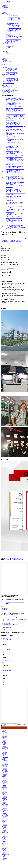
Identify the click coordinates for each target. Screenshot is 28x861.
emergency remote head (6, 561)
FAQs (7, 50)
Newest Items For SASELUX (12, 40)
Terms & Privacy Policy (6, 639)
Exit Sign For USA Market (14, 15)
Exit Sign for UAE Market (14, 20)
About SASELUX (10, 46)
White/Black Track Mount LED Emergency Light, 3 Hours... (13, 111)
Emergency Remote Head (11, 32)
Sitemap (2, 614)
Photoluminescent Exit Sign (12, 23)
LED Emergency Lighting (14, 25)
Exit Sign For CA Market (14, 19)
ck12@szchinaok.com (8, 660)
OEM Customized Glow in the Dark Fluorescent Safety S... (14, 153)
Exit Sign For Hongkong (14, 22)
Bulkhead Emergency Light (15, 26)
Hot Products (21, 613)
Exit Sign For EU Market (14, 17)
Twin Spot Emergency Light (15, 28)
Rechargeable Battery (10, 41)
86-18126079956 (7, 649)
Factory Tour (9, 48)
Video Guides (9, 53)
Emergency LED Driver (11, 31)
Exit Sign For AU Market (14, 18)
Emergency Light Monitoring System (14, 36)
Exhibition (8, 47)
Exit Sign (8, 14)
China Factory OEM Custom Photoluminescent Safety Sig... (12, 147)
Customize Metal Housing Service (13, 39)
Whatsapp (3, 726)
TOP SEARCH (14, 614)
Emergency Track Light (11, 30)
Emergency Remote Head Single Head (13, 558)
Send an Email (4, 728)
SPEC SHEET (11, 268)
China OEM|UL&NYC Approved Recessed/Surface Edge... (13, 104)
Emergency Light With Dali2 (12, 37)
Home (4, 12)
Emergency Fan (9, 34)
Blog (7, 52)
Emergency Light (9, 24)
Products (5, 13)
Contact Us (5, 43)
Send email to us (4, 269)
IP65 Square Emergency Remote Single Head (13, 559)
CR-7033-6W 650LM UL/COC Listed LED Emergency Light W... (14, 214)
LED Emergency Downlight (15, 29)
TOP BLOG (7, 614)
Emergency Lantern (10, 35)
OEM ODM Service (7, 42)
